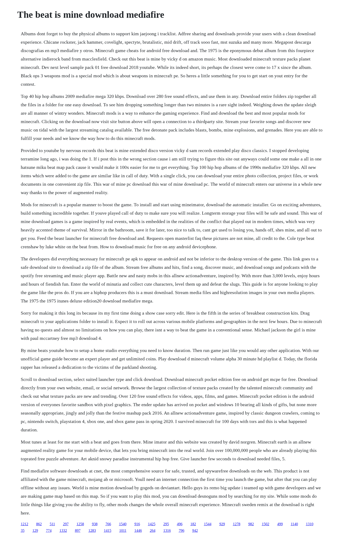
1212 (24, 524)
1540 (122, 524)
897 (77, 530)
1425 (151, 524)
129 (35, 530)
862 (39, 524)
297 (66, 524)
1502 (265, 524)
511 (52, 524)
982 (251, 524)
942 (195, 530)
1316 (167, 530)
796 (181, 530)
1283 (92, 530)
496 (179, 524)
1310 (309, 524)
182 (193, 524)
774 (49, 530)
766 (108, 524)
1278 (236, 524)
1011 (122, 530)
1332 (63, 530)
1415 (107, 530)
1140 (294, 524)
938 (95, 524)
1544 (207, 524)
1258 (80, 524)
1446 (138, 530)
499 (280, 524)
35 (22, 530)
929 (222, 524)
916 (137, 524)
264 (152, 530)
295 (166, 524)
